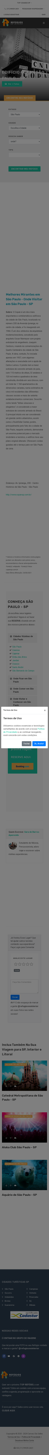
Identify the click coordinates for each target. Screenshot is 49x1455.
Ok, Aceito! (39, 743)
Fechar (27, 743)
